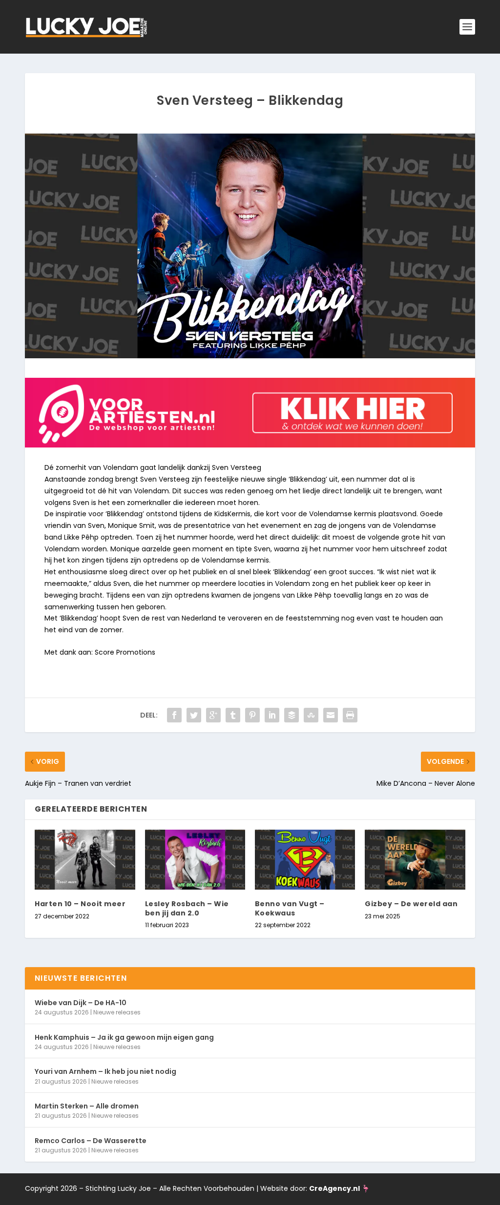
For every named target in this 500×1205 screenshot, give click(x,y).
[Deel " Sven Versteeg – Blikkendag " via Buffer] (291, 715)
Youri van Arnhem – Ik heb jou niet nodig (105, 1071)
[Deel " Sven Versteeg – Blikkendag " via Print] (350, 715)
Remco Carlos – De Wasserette (90, 1141)
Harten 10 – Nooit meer (80, 904)
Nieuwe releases (117, 1012)
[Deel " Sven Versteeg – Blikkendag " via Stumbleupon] (311, 715)
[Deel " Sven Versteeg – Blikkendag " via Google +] (213, 715)
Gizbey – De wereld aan (411, 904)
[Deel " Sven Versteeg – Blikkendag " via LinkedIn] (272, 715)
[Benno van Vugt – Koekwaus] (305, 860)
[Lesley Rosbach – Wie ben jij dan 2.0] (195, 860)
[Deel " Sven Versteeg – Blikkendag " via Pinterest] (252, 715)
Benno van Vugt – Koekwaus (290, 908)
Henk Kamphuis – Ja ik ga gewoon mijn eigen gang (124, 1037)
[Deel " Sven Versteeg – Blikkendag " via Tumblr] (233, 715)
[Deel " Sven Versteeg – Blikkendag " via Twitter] (194, 715)
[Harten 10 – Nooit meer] (85, 860)
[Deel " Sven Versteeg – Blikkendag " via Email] (330, 715)
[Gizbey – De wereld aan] (415, 860)
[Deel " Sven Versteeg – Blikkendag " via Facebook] (174, 715)
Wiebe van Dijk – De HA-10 (80, 1003)
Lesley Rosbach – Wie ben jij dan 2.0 (187, 908)
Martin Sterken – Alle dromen (87, 1106)
